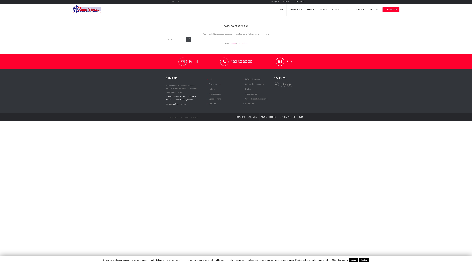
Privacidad (240, 117)
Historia (212, 89)
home (233, 44)
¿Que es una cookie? (287, 117)
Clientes (348, 9)
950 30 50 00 (299, 2)
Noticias (374, 9)
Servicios (311, 9)
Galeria (335, 9)
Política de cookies (268, 117)
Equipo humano (215, 99)
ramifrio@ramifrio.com (177, 104)
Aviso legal (253, 117)
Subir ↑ (301, 117)
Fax (289, 61)
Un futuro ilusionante (253, 79)
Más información (340, 260)
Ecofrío (323, 9)
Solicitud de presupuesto (254, 84)
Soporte (276, 2)
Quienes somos (295, 9)
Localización (391, 9)
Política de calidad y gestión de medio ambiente (255, 101)
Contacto (360, 9)
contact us (242, 44)
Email (287, 2)
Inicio (281, 9)
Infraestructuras (215, 94)
